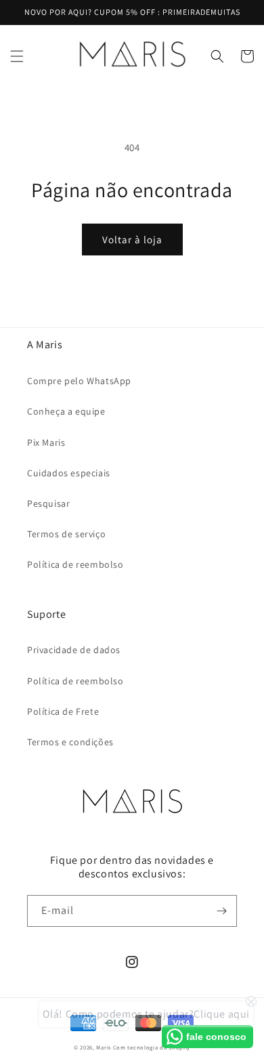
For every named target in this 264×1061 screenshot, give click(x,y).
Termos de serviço (66, 534)
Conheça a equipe (66, 411)
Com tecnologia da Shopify (152, 1047)
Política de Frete (63, 711)
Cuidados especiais (68, 473)
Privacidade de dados (73, 650)
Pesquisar (48, 503)
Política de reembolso (75, 564)
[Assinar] (221, 911)
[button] (17, 56)
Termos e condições (70, 742)
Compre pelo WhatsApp (79, 381)
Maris (103, 1047)
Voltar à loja (132, 239)
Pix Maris (46, 442)
